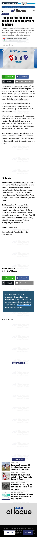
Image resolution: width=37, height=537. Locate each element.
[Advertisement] (18, 161)
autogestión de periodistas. (15, 297)
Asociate (28, 533)
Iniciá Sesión (9, 533)
